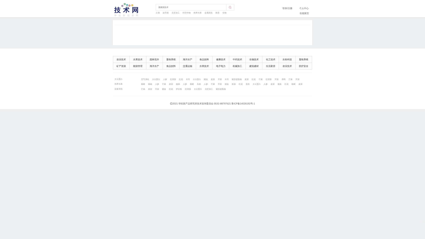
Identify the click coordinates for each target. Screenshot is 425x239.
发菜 (213, 79)
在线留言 (304, 13)
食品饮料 (204, 59)
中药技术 (237, 59)
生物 (224, 13)
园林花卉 (154, 59)
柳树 (143, 84)
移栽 (150, 84)
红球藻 (173, 79)
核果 (178, 84)
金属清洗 (208, 13)
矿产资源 (121, 66)
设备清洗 (119, 89)
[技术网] (126, 16)
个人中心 (304, 8)
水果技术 (137, 59)
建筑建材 (254, 66)
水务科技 (287, 59)
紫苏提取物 (237, 79)
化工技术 (270, 59)
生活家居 (270, 66)
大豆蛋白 (119, 79)
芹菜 (220, 79)
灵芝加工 (176, 13)
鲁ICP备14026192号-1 (243, 103)
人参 (165, 79)
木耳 (188, 79)
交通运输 (187, 66)
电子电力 (220, 66)
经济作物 (187, 13)
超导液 (166, 13)
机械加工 (237, 66)
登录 (284, 8)
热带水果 (198, 13)
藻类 (248, 84)
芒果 (261, 79)
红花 (181, 79)
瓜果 (199, 84)
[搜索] (230, 7)
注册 (290, 8)
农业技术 (121, 59)
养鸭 (284, 79)
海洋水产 (187, 59)
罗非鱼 (179, 89)
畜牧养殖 (171, 59)
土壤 (158, 13)
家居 (217, 13)
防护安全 (303, 66)
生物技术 (254, 59)
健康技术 (220, 59)
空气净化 (145, 79)
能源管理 (137, 66)
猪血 (206, 79)
